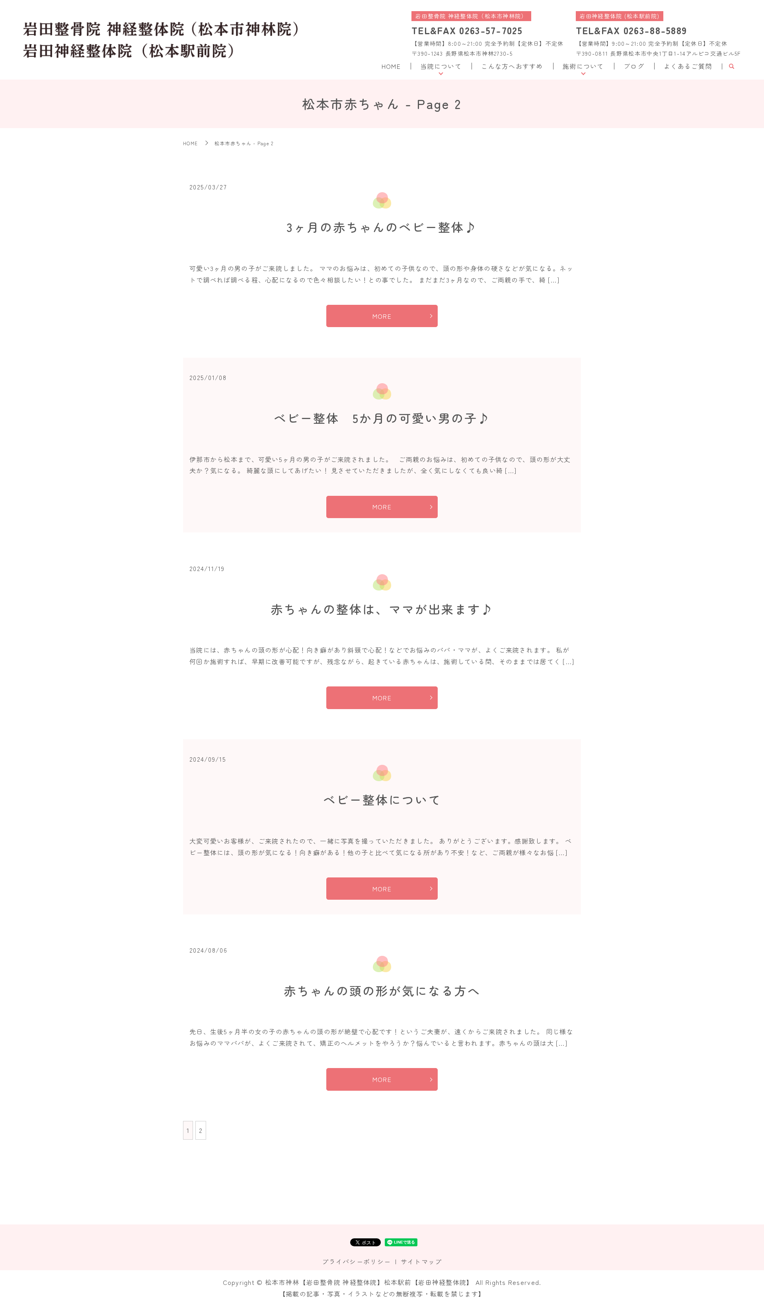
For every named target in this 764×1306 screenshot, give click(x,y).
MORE (382, 316)
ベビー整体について (382, 799)
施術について (583, 66)
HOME (391, 66)
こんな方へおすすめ (512, 66)
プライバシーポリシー (356, 1261)
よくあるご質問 (688, 66)
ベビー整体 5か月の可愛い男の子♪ (382, 418)
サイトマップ (421, 1261)
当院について (441, 66)
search (731, 66)
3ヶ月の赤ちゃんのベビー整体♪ (381, 227)
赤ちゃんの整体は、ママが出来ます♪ (382, 609)
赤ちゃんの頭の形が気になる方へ (382, 990)
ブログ (634, 66)
